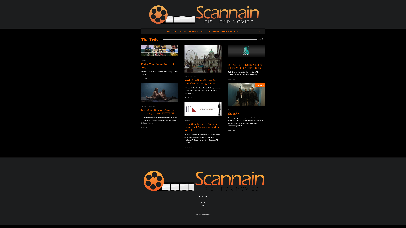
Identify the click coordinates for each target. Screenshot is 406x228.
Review (230, 110)
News (175, 31)
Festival (186, 76)
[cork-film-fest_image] (246, 51)
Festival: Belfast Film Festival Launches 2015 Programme (200, 82)
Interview (144, 106)
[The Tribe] (246, 94)
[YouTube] (206, 196)
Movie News (151, 106)
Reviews (183, 31)
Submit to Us (226, 31)
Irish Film (193, 76)
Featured (144, 60)
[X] (263, 31)
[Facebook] (259, 31)
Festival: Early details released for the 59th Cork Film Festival (245, 66)
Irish (169, 31)
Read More (144, 78)
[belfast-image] (203, 59)
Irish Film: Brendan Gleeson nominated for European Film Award (201, 127)
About (236, 31)
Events (230, 61)
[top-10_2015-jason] (159, 50)
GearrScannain (213, 31)
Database (192, 31)
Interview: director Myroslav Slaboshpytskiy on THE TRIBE (158, 112)
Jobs (202, 31)
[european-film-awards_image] (203, 109)
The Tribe (233, 113)
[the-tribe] (159, 92)
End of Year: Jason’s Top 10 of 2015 (157, 66)
